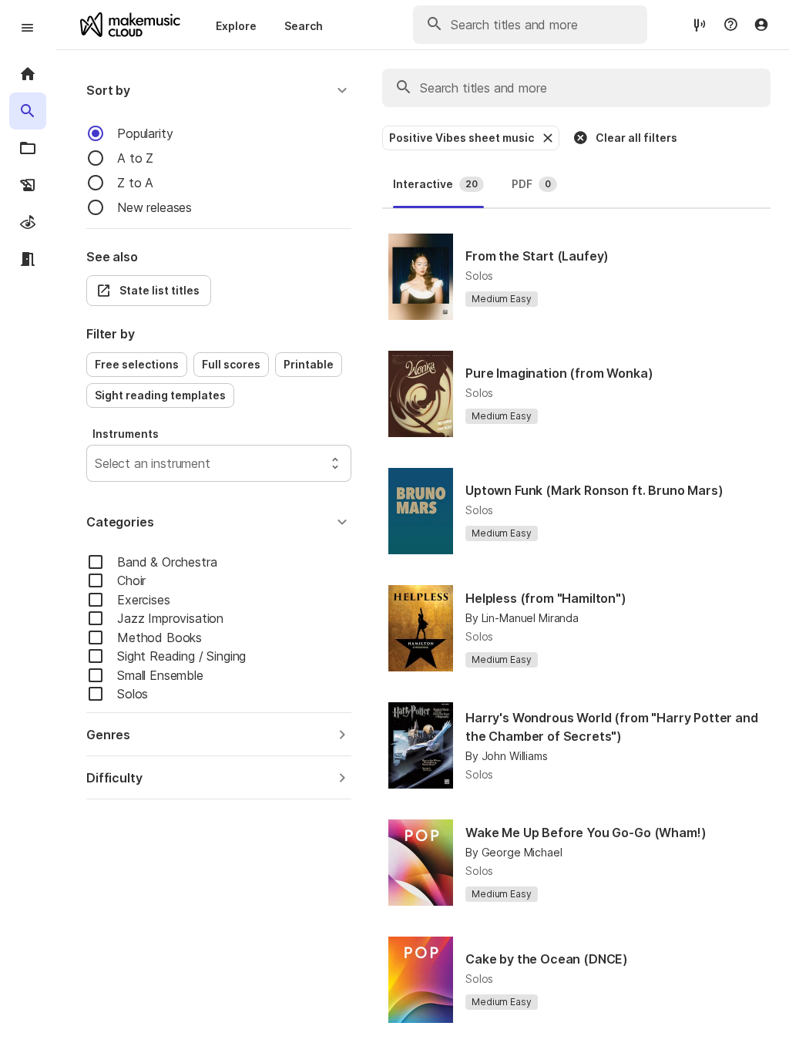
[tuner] (699, 24)
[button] (219, 90)
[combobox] (97, 463)
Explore (236, 25)
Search (303, 25)
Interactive (435, 183)
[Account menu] (761, 24)
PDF (531, 183)
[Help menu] (730, 24)
